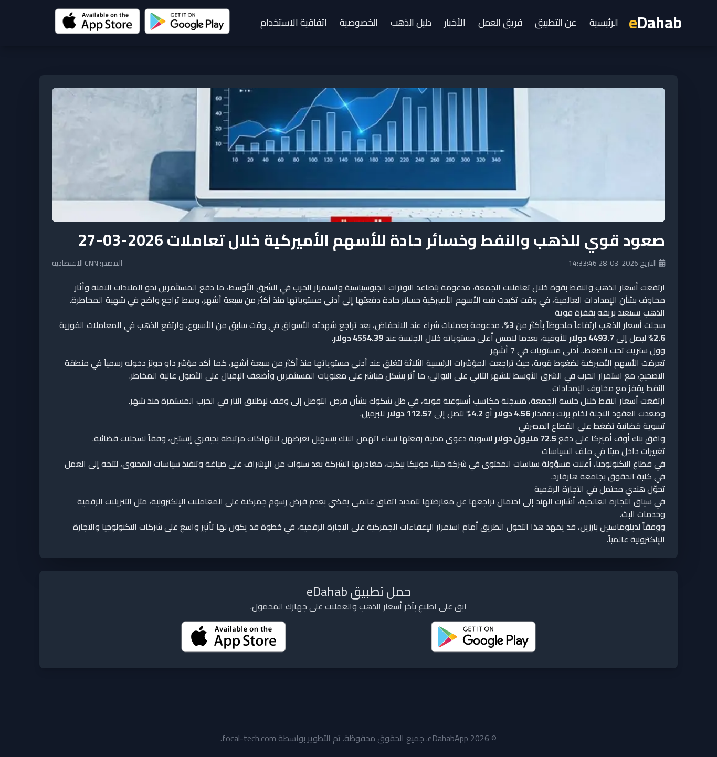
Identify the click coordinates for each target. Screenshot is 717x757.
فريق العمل (500, 22)
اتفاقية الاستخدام (293, 22)
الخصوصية (359, 22)
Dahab (655, 22)
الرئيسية (603, 22)
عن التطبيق (556, 22)
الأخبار (455, 22)
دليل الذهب (411, 22)
